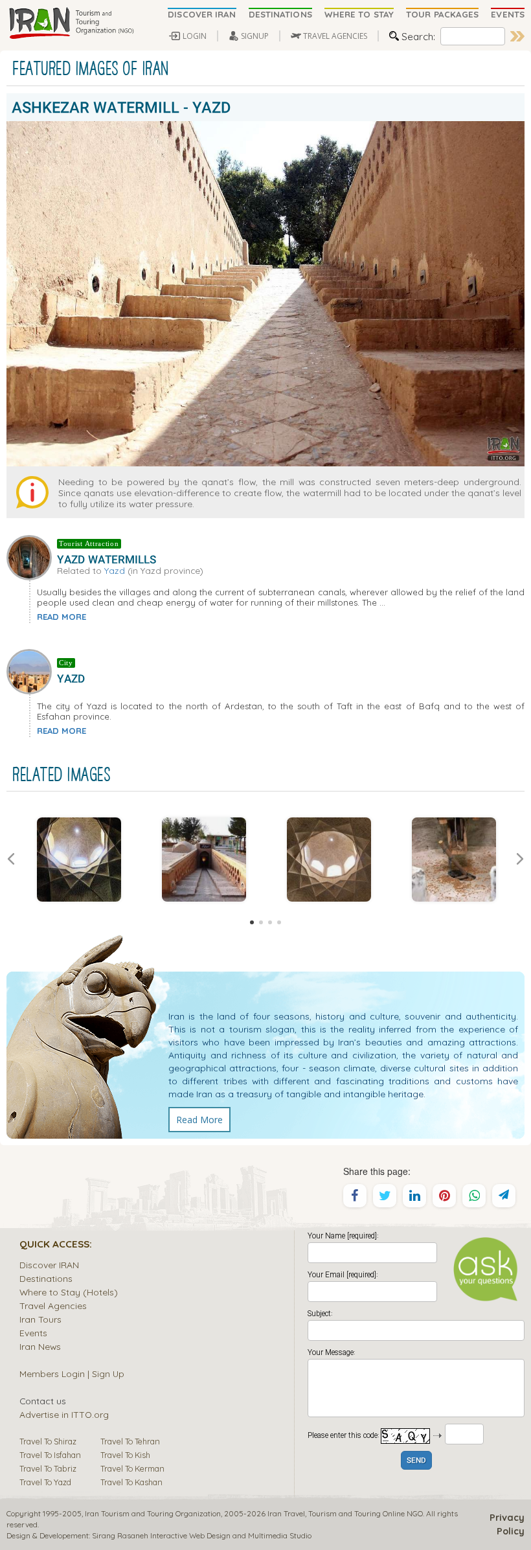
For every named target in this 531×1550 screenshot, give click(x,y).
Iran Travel (286, 1513)
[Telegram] (503, 1195)
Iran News (40, 1346)
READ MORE (61, 616)
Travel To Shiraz (47, 1441)
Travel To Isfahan (50, 1455)
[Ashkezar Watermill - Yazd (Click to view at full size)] (79, 859)
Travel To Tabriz (47, 1468)
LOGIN (195, 35)
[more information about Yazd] (31, 670)
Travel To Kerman (132, 1468)
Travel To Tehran (130, 1441)
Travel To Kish (125, 1455)
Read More (199, 1119)
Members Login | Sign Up (71, 1373)
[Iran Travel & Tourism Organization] (71, 23)
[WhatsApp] (474, 1195)
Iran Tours (40, 1319)
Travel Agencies (53, 1305)
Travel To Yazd (45, 1482)
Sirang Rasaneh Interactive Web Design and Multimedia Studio (201, 1535)
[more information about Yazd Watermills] (31, 556)
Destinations (46, 1278)
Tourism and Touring (344, 1513)
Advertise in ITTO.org (64, 1414)
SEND (416, 1460)
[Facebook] (355, 1195)
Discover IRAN (49, 1264)
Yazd (114, 570)
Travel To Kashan (131, 1482)
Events (33, 1332)
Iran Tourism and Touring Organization (153, 1513)
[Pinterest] (444, 1195)
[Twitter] (384, 1195)
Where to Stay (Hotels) (68, 1291)
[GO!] (517, 36)
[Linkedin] (414, 1195)
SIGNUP (255, 35)
